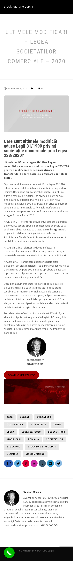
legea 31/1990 (56, 432)
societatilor (54, 439)
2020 (10, 417)
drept (57, 424)
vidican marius (35, 454)
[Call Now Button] (9, 552)
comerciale (38, 424)
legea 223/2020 (31, 432)
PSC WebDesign (44, 550)
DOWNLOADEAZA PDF (21, 375)
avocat (25, 417)
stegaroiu (13, 446)
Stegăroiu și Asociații (19, 6)
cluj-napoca (15, 424)
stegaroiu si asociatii (42, 446)
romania (33, 439)
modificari (14, 439)
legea (10, 432)
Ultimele (12, 454)
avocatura (44, 417)
